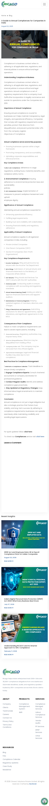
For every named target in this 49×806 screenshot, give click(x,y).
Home (3, 15)
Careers (6, 714)
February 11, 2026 (10, 651)
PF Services (39, 726)
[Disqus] (24, 477)
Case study (7, 766)
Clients (5, 707)
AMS (20, 712)
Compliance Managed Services (40, 706)
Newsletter (7, 770)
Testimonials (8, 711)
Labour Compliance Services (40, 714)
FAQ (4, 756)
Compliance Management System (24, 706)
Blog (10, 15)
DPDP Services (38, 731)
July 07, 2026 (9, 604)
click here (40, 436)
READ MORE (8, 561)
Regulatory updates (10, 763)
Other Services (38, 737)
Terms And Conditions (7, 726)
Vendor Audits (38, 721)
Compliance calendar (11, 759)
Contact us (7, 718)
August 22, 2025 (7, 26)
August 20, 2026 (10, 557)
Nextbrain (33, 784)
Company (7, 704)
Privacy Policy (8, 721)
